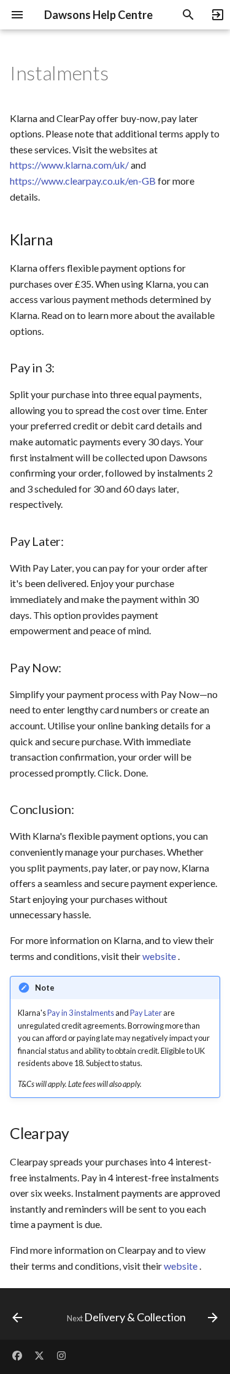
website (159, 956)
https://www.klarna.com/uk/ (69, 165)
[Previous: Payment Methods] (17, 1317)
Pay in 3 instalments (80, 1013)
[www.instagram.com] (61, 1354)
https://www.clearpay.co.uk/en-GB (83, 180)
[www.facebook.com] (17, 1354)
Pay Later (146, 1013)
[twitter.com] (39, 1354)
